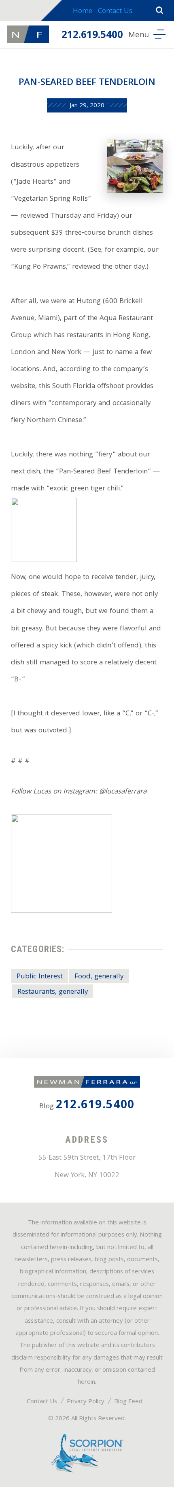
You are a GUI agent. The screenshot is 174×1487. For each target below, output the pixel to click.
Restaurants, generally (52, 992)
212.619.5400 (92, 36)
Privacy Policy (85, 1402)
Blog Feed (128, 1402)
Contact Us (115, 11)
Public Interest (40, 976)
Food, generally (98, 976)
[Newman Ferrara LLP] (28, 34)
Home (82, 11)
